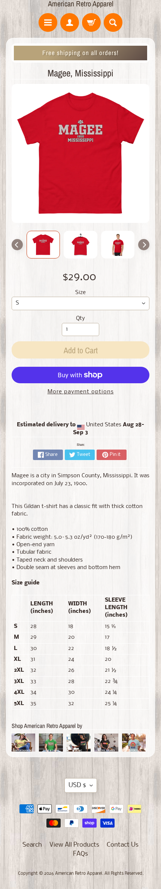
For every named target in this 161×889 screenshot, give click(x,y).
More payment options (81, 392)
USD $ (77, 785)
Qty (80, 318)
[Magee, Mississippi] (43, 244)
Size (80, 293)
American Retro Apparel (80, 3)
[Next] (143, 244)
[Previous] (17, 244)
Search (32, 845)
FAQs (80, 854)
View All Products (74, 845)
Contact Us (123, 845)
